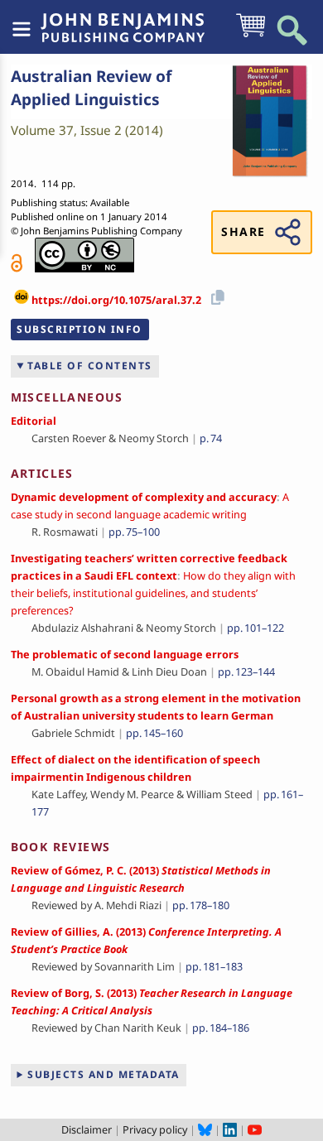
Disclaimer (86, 1129)
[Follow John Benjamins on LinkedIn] (230, 1129)
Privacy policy (155, 1129)
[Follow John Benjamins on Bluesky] (205, 1129)
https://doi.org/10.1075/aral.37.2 (116, 300)
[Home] (123, 19)
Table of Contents (89, 366)
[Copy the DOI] (215, 295)
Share (243, 231)
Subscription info (79, 329)
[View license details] (84, 255)
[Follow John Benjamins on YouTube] (255, 1129)
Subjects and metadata (103, 1074)
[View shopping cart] (250, 35)
